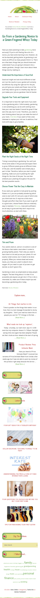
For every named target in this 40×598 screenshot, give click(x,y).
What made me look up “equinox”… (20, 324)
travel (34, 578)
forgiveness (7, 566)
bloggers (20, 563)
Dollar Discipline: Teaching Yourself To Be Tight (20, 449)
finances (34, 563)
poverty (18, 578)
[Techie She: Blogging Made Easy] (26, 393)
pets (15, 578)
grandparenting (30, 566)
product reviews (25, 578)
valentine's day (16, 582)
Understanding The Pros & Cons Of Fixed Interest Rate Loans (20, 475)
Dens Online (20, 8)
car (23, 563)
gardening (28, 50)
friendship (13, 566)
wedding (23, 582)
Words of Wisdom (13, 288)
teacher (31, 578)
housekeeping (23, 570)
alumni (11, 563)
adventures (6, 563)
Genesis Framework (20, 592)
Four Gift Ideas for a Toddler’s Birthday (20, 425)
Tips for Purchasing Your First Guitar (20, 524)
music (12, 574)
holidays (12, 570)
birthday (15, 563)
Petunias (17, 206)
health (7, 569)
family (28, 562)
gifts (22, 566)
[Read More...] (20, 318)
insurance (29, 570)
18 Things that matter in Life (20, 303)
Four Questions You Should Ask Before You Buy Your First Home (20, 500)
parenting (20, 574)
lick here (14, 117)
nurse (16, 574)
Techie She (30, 589)
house (17, 570)
